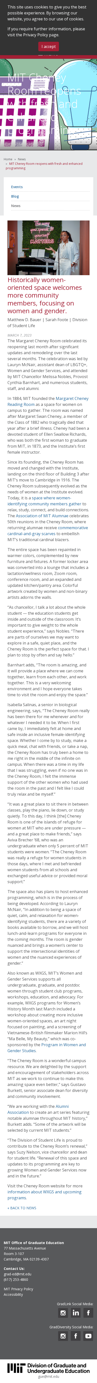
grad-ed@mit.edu (17, 1274)
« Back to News (21, 1208)
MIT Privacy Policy (18, 1289)
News (22, 159)
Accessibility (13, 1294)
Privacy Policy (35, 35)
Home (8, 159)
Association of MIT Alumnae (41, 516)
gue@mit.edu (48, 1376)
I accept (49, 46)
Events (17, 186)
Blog (15, 196)
